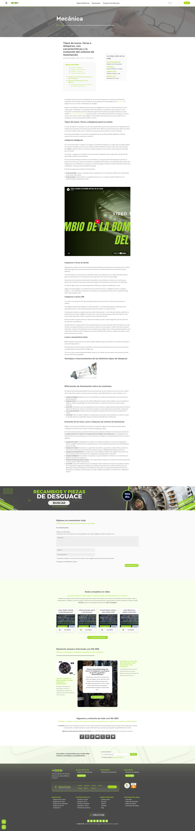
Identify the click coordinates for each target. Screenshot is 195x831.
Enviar (133, 754)
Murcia (93, 788)
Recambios (96, 3)
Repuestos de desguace (132, 772)
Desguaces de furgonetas (60, 803)
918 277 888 (129, 775)
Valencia (94, 785)
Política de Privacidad (117, 757)
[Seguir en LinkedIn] (103, 821)
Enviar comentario (130, 565)
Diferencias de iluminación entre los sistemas (78, 81)
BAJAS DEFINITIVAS (113, 62)
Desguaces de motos (59, 801)
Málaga (80, 788)
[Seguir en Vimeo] (113, 736)
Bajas (83, 3)
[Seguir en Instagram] (87, 736)
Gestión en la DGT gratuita (84, 772)
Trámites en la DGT (82, 799)
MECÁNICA (110, 67)
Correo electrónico (106, 751)
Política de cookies (130, 803)
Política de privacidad (131, 801)
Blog (102, 807)
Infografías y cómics (83, 805)
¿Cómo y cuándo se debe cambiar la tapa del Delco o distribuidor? (64, 681)
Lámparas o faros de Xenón (78, 69)
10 (103, 703)
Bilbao (85, 788)
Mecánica (61, 25)
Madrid (80, 785)
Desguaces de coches (59, 799)
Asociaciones (57, 807)
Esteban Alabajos (70, 58)
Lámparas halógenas (76, 67)
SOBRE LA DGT (112, 71)
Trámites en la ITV (82, 801)
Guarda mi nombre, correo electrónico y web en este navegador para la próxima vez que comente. (86, 558)
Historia (103, 803)
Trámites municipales (83, 803)
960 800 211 (81, 775)
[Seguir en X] (102, 736)
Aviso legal (128, 799)
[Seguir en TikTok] (92, 736)
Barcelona (87, 785)
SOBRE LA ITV (111, 76)
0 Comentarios (89, 58)
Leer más (97, 697)
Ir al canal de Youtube (97, 637)
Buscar (187, 3)
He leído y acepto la (112, 757)
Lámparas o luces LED (77, 71)
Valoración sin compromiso (108, 772)
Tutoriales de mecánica (83, 807)
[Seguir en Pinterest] (108, 736)
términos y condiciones (63, 623)
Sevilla (100, 785)
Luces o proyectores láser (78, 73)
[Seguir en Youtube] (97, 736)
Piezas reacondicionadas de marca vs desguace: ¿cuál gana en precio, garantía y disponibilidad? (97, 671)
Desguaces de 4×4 (58, 805)
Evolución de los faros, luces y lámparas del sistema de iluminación (81, 85)
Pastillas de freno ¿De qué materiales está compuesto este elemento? (128, 663)
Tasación (111, 3)
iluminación (120, 101)
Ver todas (112, 787)
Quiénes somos (105, 799)
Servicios (103, 801)
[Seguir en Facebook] (82, 736)
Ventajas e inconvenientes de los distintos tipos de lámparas (80, 77)
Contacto (103, 805)
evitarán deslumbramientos (78, 114)
